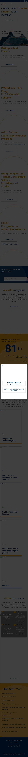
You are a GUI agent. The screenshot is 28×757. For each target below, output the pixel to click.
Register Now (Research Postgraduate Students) (14, 383)
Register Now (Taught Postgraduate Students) (14, 389)
